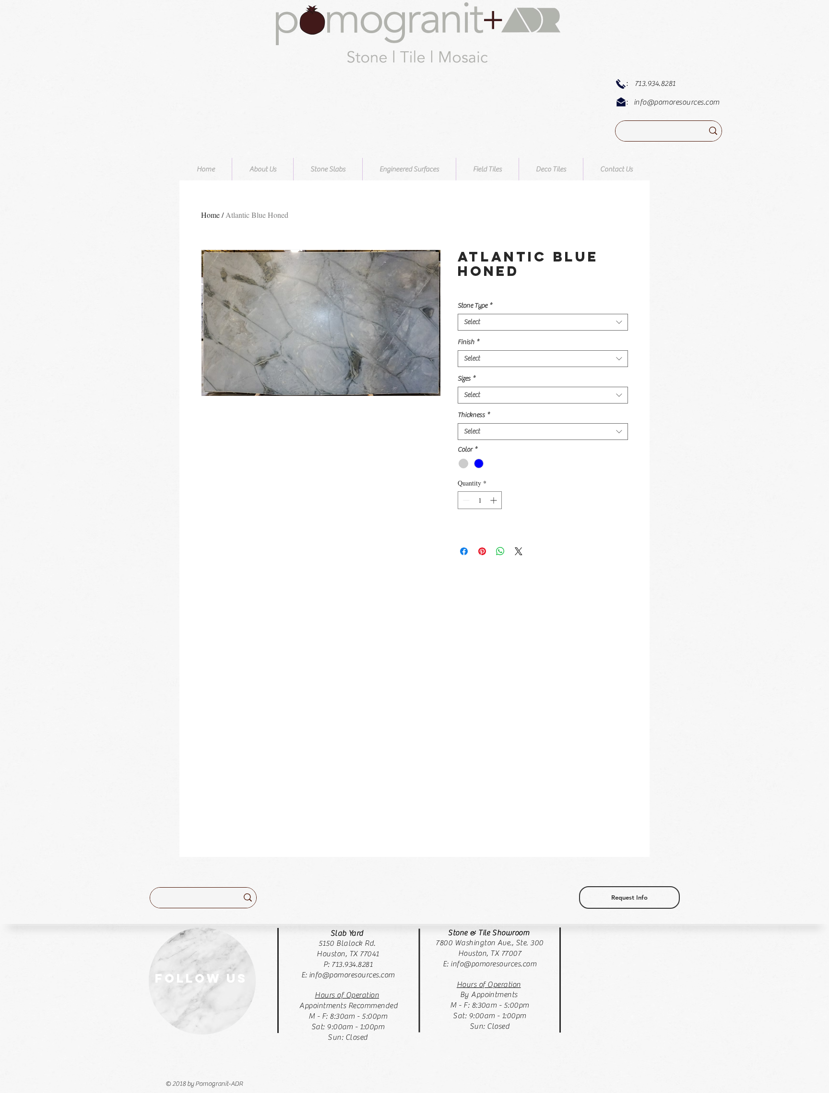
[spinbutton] (479, 500)
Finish (468, 342)
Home (210, 215)
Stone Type (475, 305)
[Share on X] (518, 551)
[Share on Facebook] (464, 551)
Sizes (466, 378)
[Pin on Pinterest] (482, 551)
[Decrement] (465, 500)
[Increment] (494, 500)
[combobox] (543, 322)
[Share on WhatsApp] (500, 551)
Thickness (474, 415)
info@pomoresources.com (677, 102)
